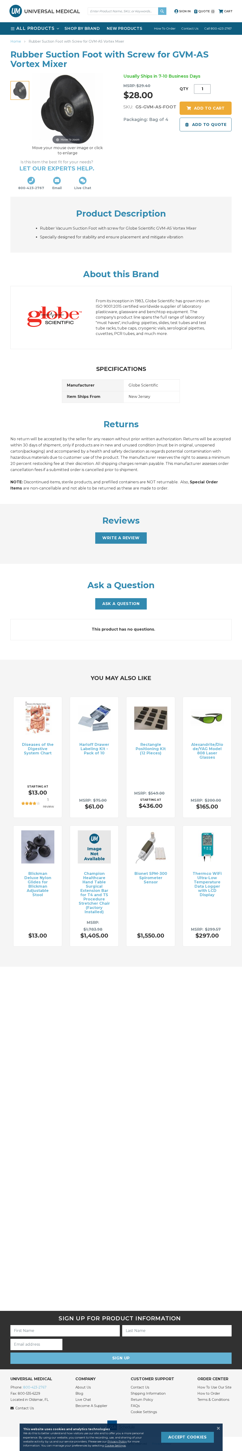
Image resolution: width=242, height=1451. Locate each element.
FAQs (135, 1406)
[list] (121, 28)
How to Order (208, 1393)
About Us (83, 1387)
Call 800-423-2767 (218, 28)
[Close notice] (217, 1428)
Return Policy (142, 1400)
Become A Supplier (91, 1406)
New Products (125, 28)
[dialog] (121, 1437)
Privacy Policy (117, 1441)
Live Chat (83, 1400)
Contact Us (189, 28)
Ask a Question (121, 603)
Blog (79, 1393)
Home (16, 41)
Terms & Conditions (213, 1400)
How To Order (165, 28)
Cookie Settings (144, 1412)
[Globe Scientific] (59, 318)
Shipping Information (148, 1393)
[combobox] (127, 11)
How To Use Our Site (214, 1387)
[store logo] (44, 11)
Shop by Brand (82, 28)
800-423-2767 (35, 1387)
